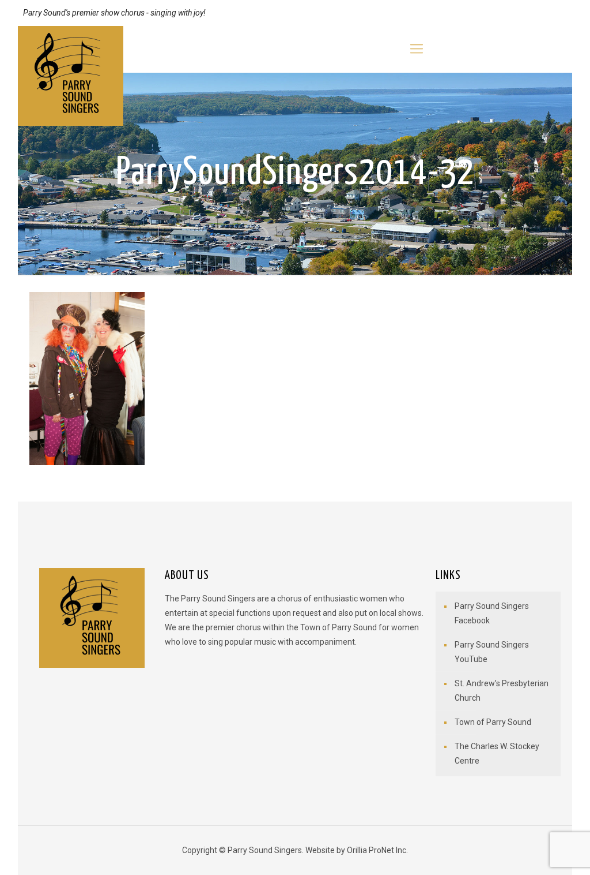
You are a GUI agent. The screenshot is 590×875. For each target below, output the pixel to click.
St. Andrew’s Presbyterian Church (502, 690)
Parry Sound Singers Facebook (492, 613)
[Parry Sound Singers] (70, 76)
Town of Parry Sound (493, 722)
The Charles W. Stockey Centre (497, 753)
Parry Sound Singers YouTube (492, 652)
